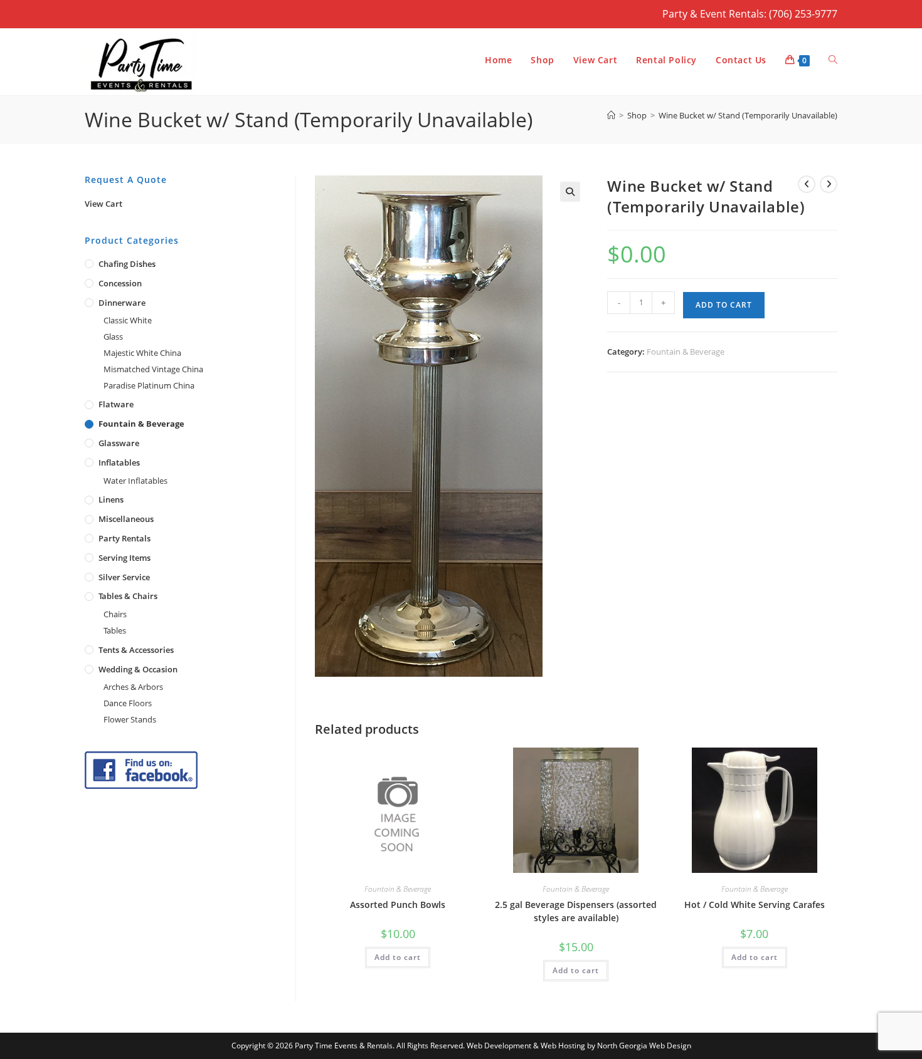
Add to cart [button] (397, 957)
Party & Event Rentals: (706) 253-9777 (749, 14)
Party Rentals (124, 538)
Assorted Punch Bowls (397, 904)
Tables (114, 630)
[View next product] (828, 184)
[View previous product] (806, 184)
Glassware (118, 443)
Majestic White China (142, 352)
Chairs (115, 614)
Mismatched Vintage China (153, 369)
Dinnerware (122, 302)
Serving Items (124, 557)
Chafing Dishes (127, 263)
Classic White (127, 320)
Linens (111, 499)
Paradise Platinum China (148, 385)
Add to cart (724, 305)
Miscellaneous (126, 518)
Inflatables (119, 462)
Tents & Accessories (136, 649)
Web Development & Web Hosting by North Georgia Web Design (579, 1045)
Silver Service (124, 577)
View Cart (103, 203)
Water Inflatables (135, 480)
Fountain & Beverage (685, 351)
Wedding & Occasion (138, 669)
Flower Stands (129, 719)
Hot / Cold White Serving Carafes (754, 904)
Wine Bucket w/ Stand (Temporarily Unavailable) (748, 115)
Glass (113, 336)
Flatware (116, 404)
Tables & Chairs (127, 596)
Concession (120, 283)
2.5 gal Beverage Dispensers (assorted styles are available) (576, 911)
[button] (570, 192)
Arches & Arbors (133, 686)
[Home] (611, 115)
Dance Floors (127, 703)
